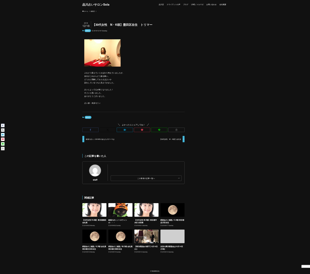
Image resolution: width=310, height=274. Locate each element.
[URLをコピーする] (176, 130)
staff (95, 179)
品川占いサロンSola (95, 4)
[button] (90, 130)
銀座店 (88, 31)
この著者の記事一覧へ (146, 178)
